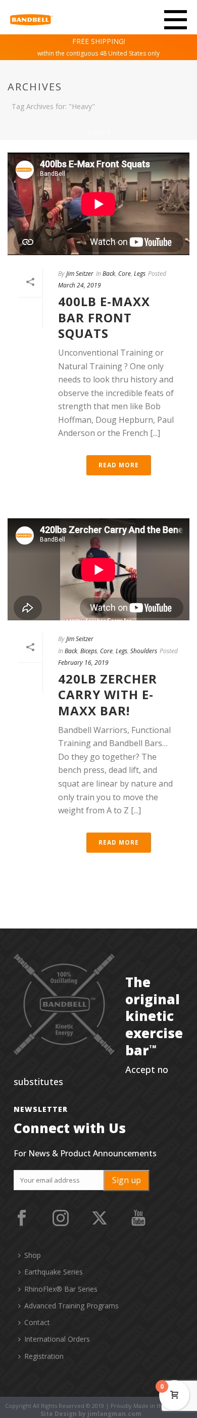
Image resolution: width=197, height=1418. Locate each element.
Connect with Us (70, 1128)
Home (96, 132)
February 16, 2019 (83, 662)
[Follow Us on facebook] (22, 1218)
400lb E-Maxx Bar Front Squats (104, 317)
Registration (44, 1356)
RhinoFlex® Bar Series (60, 1289)
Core (124, 273)
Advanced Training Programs (71, 1305)
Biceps (88, 651)
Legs (139, 273)
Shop (32, 1255)
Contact (37, 1322)
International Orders (57, 1339)
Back (109, 273)
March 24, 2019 (79, 285)
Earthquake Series (53, 1272)
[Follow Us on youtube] (138, 1218)
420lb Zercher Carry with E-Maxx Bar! (107, 694)
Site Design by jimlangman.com (90, 1414)
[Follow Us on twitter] (99, 1218)
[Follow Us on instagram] (61, 1218)
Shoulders (143, 651)
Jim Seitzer (79, 273)
